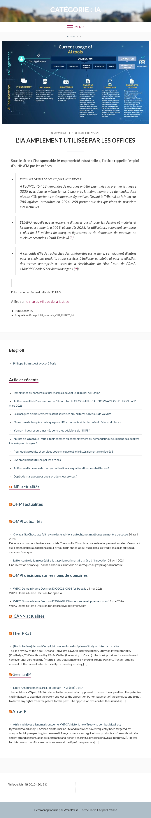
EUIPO (65, 315)
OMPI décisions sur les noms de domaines (50, 575)
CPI (57, 315)
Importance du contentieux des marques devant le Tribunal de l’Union (57, 392)
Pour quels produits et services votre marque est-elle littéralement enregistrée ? (64, 451)
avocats (49, 315)
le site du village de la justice (47, 302)
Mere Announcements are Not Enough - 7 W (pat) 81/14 (48, 687)
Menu (79, 26)
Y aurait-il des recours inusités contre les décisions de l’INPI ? (52, 430)
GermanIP (21, 674)
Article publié (34, 315)
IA (31, 310)
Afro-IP (19, 711)
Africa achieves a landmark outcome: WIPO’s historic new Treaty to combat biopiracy (67, 724)
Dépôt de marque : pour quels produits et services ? (46, 476)
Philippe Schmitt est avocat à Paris (34, 363)
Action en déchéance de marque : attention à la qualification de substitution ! (61, 468)
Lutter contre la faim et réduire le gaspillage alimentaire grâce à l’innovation (60, 560)
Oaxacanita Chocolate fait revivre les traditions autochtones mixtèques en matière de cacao (70, 534)
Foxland (112, 810)
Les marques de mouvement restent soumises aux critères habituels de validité (62, 413)
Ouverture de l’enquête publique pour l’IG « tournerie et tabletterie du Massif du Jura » (67, 422)
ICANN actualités (28, 616)
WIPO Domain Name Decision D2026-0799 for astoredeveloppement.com (60, 601)
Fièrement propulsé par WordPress (56, 810)
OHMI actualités (27, 504)
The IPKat (21, 633)
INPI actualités (26, 486)
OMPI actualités (27, 521)
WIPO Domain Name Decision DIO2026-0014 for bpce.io (49, 588)
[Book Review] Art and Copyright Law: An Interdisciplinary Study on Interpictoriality (66, 646)
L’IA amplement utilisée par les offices (75, 140)
